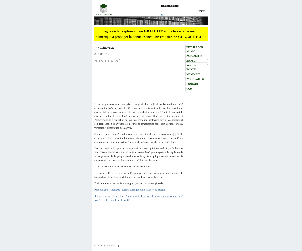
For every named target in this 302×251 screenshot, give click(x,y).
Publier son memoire (194, 49)
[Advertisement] (138, 85)
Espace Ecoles (191, 67)
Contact (192, 84)
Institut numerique (112, 245)
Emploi (191, 60)
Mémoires (193, 74)
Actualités (194, 55)
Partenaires (195, 79)
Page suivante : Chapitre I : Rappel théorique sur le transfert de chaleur (129, 189)
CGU (189, 88)
